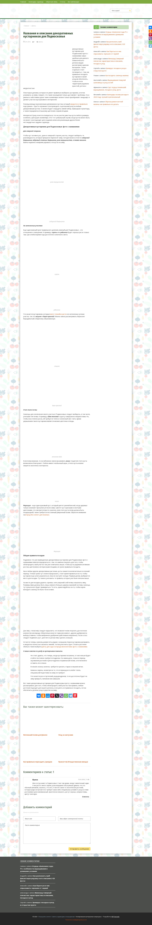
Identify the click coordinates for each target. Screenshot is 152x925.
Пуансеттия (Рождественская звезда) (73, 762)
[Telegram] (70, 696)
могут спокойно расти (58, 314)
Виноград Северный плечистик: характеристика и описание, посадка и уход (109, 61)
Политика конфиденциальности (76, 920)
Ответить (85, 797)
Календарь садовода (36, 2)
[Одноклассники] (43, 696)
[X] (57, 696)
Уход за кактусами (65, 735)
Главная (23, 2)
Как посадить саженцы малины (117, 75)
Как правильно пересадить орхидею (37, 762)
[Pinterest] (52, 696)
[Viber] (61, 696)
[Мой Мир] (48, 696)
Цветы (40, 42)
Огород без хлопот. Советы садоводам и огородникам (56, 917)
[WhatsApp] (66, 696)
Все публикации (73, 2)
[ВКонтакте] (39, 696)
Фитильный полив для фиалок (35, 735)
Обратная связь (51, 2)
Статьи (62, 2)
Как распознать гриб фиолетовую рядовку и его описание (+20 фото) (109, 44)
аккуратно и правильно (79, 104)
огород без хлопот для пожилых (37, 515)
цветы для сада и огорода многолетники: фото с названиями (64, 647)
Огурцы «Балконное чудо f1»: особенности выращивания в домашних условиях (111, 34)
